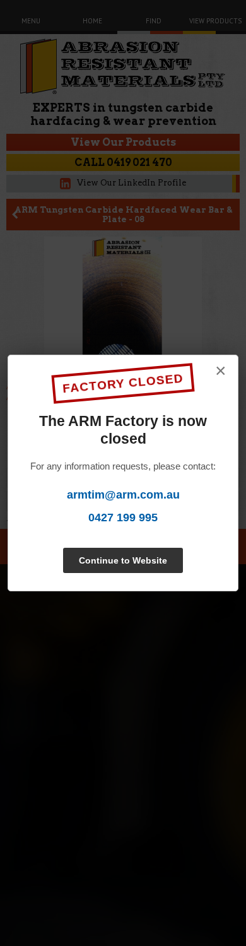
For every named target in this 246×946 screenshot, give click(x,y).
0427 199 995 (123, 517)
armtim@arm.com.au (123, 494)
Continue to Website (123, 560)
